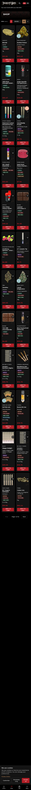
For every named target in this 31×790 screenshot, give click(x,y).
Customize (6, 780)
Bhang (19, 205)
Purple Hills (6, 162)
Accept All (26, 780)
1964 (3, 285)
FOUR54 (19, 405)
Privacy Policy (5, 776)
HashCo (4, 40)
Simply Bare (5, 488)
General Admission (22, 364)
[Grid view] (24, 21)
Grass (19, 121)
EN (24, 3)
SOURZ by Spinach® (8, 246)
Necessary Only (16, 780)
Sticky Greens (6, 121)
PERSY (18, 79)
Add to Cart (8, 60)
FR (28, 3)
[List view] (28, 21)
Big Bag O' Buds (6, 364)
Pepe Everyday (21, 40)
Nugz (4, 446)
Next (24, 517)
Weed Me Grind (6, 405)
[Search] (19, 3)
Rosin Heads (20, 162)
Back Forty (20, 285)
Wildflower (6, 79)
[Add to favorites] (13, 31)
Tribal (19, 246)
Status (4, 205)
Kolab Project (21, 326)
